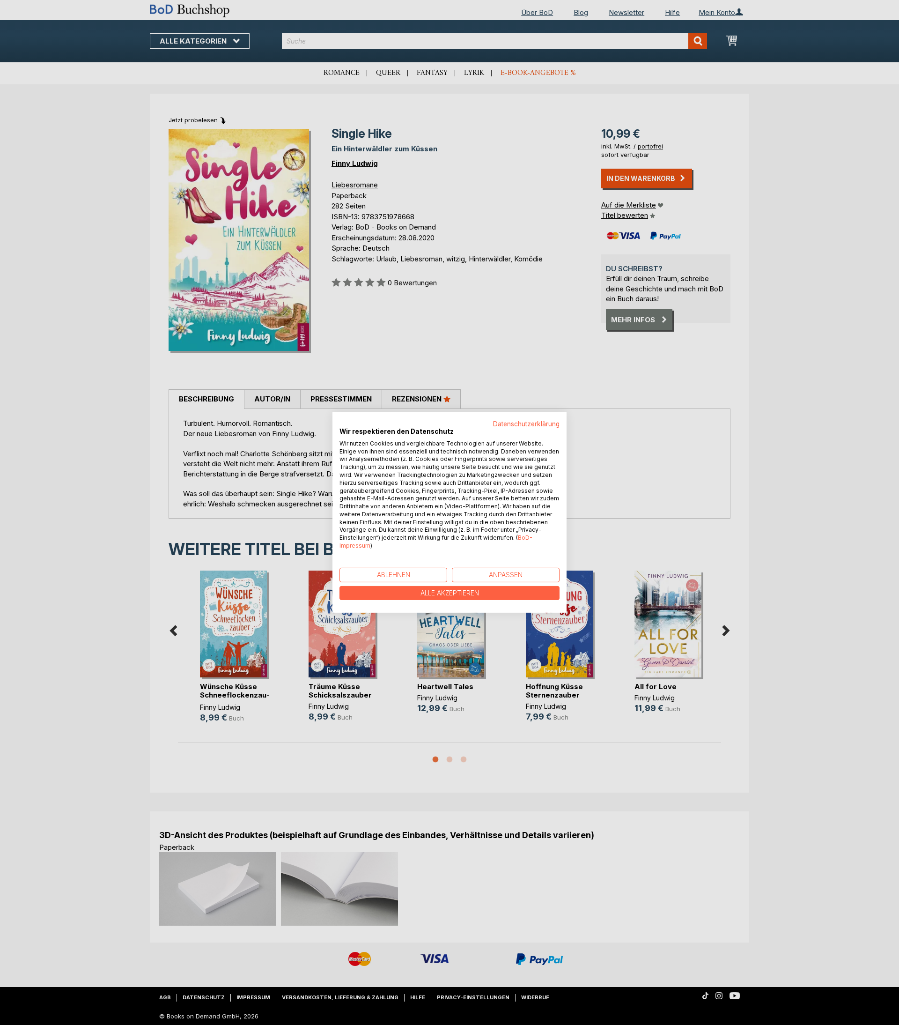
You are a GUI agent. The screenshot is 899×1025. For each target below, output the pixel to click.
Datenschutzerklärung (526, 424)
